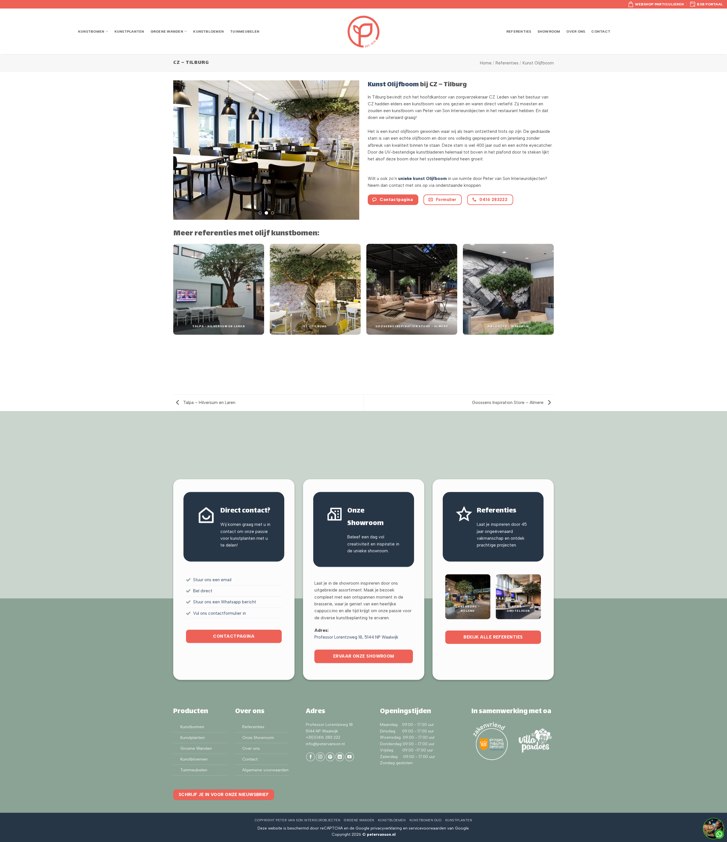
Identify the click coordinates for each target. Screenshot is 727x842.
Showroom (549, 31)
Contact (600, 31)
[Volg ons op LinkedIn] (339, 756)
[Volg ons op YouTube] (349, 756)
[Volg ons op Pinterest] (330, 756)
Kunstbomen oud (426, 820)
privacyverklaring (386, 828)
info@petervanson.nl (325, 744)
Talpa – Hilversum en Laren (208, 402)
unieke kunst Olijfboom (422, 178)
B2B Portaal (710, 4)
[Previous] (184, 150)
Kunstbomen (91, 31)
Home (486, 63)
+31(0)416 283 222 (323, 737)
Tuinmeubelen (244, 31)
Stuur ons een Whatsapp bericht (224, 601)
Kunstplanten (129, 31)
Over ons (575, 31)
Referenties (518, 31)
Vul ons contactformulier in (219, 612)
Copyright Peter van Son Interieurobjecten (297, 820)
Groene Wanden (167, 31)
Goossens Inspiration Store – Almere (508, 402)
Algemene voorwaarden (265, 769)
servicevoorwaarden (427, 828)
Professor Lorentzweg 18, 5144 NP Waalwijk (356, 637)
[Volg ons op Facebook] (310, 756)
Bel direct (202, 590)
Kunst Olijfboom (538, 63)
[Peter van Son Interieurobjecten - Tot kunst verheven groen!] (363, 31)
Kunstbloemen (208, 31)
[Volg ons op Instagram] (320, 756)
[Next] (348, 150)
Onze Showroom (258, 737)
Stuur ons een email (212, 579)
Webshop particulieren (659, 4)
